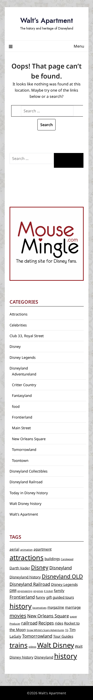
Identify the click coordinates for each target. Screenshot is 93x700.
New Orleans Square (29, 438)
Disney (15, 346)
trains (19, 645)
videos (32, 646)
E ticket (48, 591)
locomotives (39, 607)
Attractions (18, 314)
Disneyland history (25, 577)
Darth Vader (20, 568)
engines (38, 591)
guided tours (63, 597)
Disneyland (19, 368)
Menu (79, 46)
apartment (43, 549)
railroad (29, 623)
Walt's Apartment (46, 20)
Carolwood (67, 559)
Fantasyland (22, 395)
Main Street (21, 427)
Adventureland (24, 374)
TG (66, 630)
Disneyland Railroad (26, 481)
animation (26, 549)
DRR (13, 590)
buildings (52, 558)
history (20, 606)
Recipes (46, 623)
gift (49, 597)
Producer (15, 623)
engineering (24, 591)
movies (18, 615)
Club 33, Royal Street (27, 335)
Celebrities (18, 325)
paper (73, 616)
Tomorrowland (24, 449)
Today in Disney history (29, 492)
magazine (55, 607)
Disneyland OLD (62, 576)
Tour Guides (63, 636)
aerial (14, 549)
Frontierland (22, 417)
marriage (73, 607)
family (59, 590)
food (16, 406)
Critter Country (24, 384)
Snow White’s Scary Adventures (45, 630)
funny (40, 597)
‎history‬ (65, 656)
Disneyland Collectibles (28, 471)
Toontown (20, 460)
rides (59, 623)
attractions (27, 557)
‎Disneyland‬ (43, 657)
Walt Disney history (25, 503)
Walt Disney (55, 645)
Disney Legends (23, 357)
